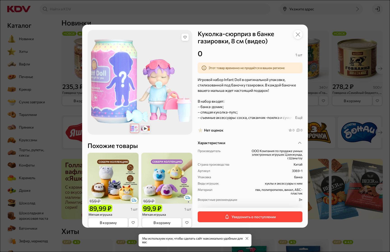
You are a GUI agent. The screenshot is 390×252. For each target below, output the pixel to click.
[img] (185, 37)
